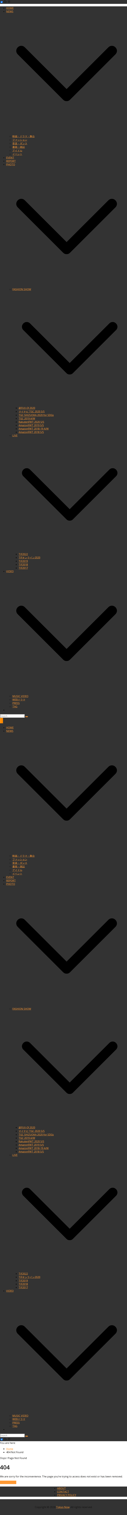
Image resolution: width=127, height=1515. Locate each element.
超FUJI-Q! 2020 (27, 408)
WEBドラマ (18, 699)
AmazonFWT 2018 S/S (31, 432)
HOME (10, 8)
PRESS (16, 703)
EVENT (10, 157)
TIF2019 (23, 561)
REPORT (11, 161)
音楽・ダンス (19, 143)
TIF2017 (23, 568)
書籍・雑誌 (18, 147)
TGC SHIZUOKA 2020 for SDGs (36, 415)
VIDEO (10, 571)
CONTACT (63, 1491)
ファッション (19, 140)
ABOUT (61, 1488)
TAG (14, 706)
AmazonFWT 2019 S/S (31, 425)
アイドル (17, 150)
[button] (66, 133)
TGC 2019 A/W (27, 418)
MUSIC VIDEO (20, 696)
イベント (17, 154)
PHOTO (10, 164)
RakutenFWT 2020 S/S (31, 422)
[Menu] (1, 720)
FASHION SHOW (21, 289)
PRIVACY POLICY (66, 1495)
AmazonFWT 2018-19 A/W (34, 428)
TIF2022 (23, 554)
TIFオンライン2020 (29, 557)
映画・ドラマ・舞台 (23, 136)
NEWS (9, 11)
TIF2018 (23, 564)
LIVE (15, 435)
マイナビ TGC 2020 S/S (32, 411)
